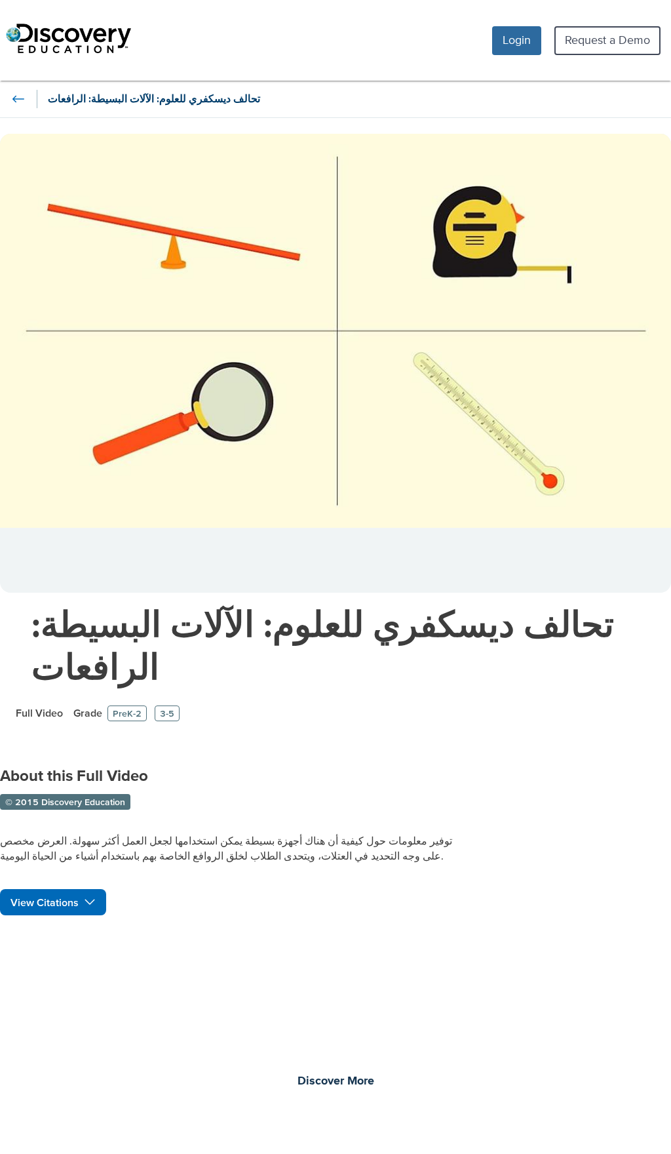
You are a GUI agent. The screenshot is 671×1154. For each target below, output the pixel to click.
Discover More (335, 1081)
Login (517, 40)
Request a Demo (607, 40)
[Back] (18, 99)
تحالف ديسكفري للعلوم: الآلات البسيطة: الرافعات (322, 645)
